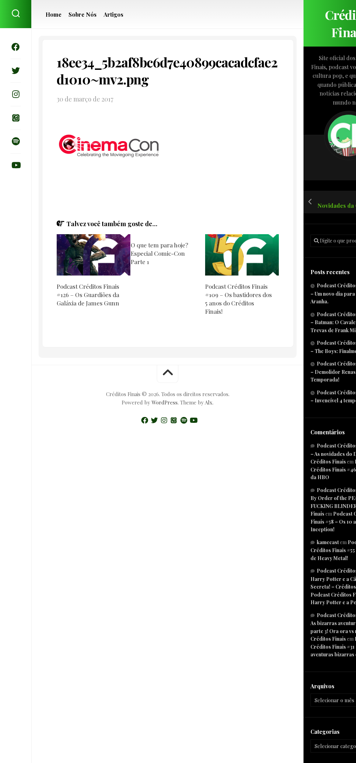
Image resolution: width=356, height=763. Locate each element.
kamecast (328, 542)
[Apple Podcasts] (15, 117)
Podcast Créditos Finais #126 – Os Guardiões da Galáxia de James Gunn (88, 294)
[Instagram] (15, 94)
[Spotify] (15, 141)
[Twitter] (15, 70)
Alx (208, 402)
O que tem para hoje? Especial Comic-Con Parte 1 (159, 253)
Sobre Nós (82, 14)
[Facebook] (15, 46)
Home (54, 14)
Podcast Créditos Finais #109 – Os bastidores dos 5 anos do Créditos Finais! (238, 298)
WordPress (165, 402)
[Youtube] (15, 165)
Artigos (113, 14)
